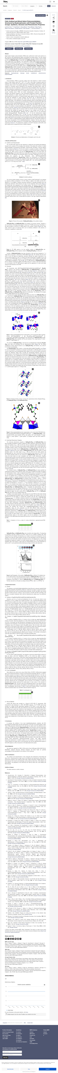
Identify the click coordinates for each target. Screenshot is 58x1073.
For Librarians (19, 1037)
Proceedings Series (34, 1043)
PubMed (31, 778)
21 (34, 193)
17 (26, 111)
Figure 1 (44, 183)
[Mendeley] (20, 939)
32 (24, 687)
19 (43, 190)
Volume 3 (15, 10)
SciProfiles (32, 1038)
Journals (5, 10)
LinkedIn (45, 1032)
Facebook (45, 1033)
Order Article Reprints (40, 15)
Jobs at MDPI (5, 1038)
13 (44, 100)
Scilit (31, 1037)
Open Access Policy (6, 1035)
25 (21, 460)
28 (23, 589)
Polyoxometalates (26, 46)
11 (43, 99)
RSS (25, 1022)
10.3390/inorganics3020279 (27, 10)
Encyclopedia (32, 1040)
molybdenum (34, 73)
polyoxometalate (8, 74)
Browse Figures (19, 48)
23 (20, 272)
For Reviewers (19, 1033)
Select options (6, 1051)
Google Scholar (20, 778)
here (27, 1012)
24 (29, 272)
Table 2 (23, 686)
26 (38, 505)
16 (17, 108)
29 (17, 676)
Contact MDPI (5, 1037)
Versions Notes (28, 48)
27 (42, 534)
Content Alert (30, 1022)
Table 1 (21, 509)
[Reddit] (18, 939)
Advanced (53, 6)
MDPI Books (32, 1033)
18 (24, 113)
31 (42, 677)
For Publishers (19, 1038)
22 (5, 197)
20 (44, 190)
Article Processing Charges (8, 1032)
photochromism (42, 73)
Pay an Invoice (5, 1033)
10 (28, 99)
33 (24, 714)
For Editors (18, 1035)
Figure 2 (40, 226)
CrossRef (27, 778)
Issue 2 (19, 10)
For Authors (18, 1032)
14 (30, 103)
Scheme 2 (16, 148)
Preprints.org (32, 1035)
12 (9, 100)
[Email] (6, 939)
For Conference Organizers (21, 1041)
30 (33, 676)
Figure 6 (9, 449)
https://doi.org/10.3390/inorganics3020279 (27, 41)
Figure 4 (23, 301)
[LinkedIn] (11, 939)
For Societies (18, 1040)
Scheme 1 (16, 107)
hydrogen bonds (24, 73)
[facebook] (13, 939)
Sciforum (31, 1032)
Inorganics (10, 10)
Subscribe (5, 1057)
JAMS (31, 1041)
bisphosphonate (14, 73)
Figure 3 (35, 271)
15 (31, 104)
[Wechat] (16, 939)
